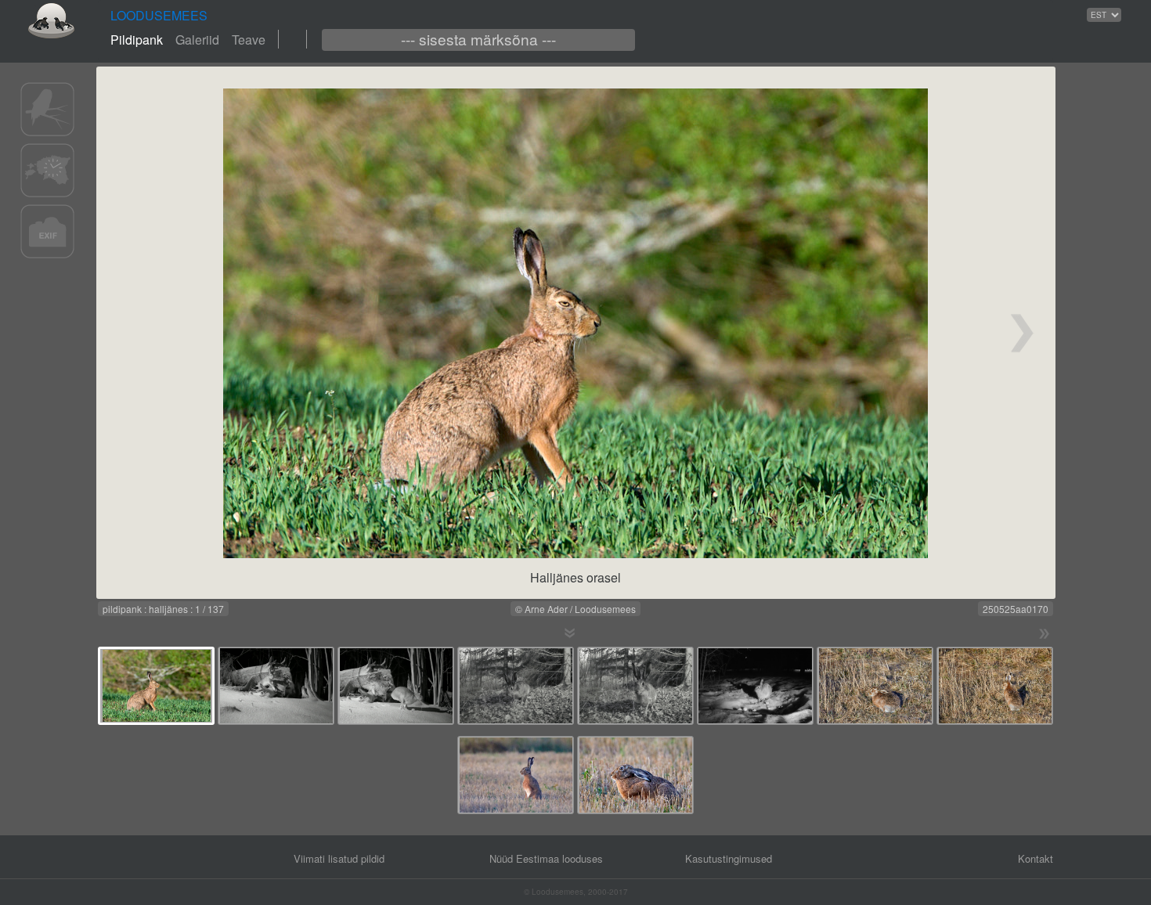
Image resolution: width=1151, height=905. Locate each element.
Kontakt (1035, 858)
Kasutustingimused (728, 858)
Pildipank (136, 40)
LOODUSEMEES (158, 15)
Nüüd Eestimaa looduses (546, 858)
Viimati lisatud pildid (339, 858)
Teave (248, 40)
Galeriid (197, 40)
